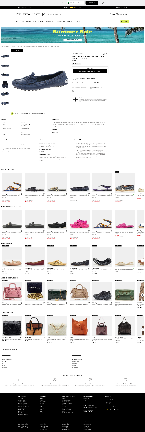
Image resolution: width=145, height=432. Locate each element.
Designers (59, 21)
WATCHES (42, 21)
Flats (21, 46)
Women (18, 21)
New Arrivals (50, 21)
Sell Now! (124, 21)
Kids (64, 21)
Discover (3, 46)
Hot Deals (36, 21)
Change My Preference (68, 413)
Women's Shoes (15, 46)
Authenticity (77, 21)
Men (23, 21)
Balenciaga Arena (25, 134)
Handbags (28, 21)
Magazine (69, 21)
